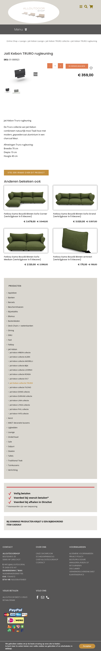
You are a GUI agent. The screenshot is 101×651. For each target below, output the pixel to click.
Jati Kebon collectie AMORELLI (21, 361)
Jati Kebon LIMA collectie (19, 400)
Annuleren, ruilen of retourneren (79, 564)
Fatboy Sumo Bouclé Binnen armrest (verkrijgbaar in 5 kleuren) (72, 258)
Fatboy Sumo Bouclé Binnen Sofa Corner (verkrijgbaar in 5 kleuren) (25, 215)
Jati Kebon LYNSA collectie (20, 405)
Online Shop (12, 41)
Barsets (11, 302)
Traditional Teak (15, 460)
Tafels (10, 456)
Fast (10, 340)
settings (8, 648)
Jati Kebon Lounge (36, 41)
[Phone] (47, 597)
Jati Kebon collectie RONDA (20, 374)
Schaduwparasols (45, 556)
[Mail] (42, 597)
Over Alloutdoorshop (47, 559)
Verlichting (13, 470)
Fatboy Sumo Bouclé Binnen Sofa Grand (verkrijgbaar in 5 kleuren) (74, 215)
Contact (40, 562)
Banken (11, 297)
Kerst (10, 418)
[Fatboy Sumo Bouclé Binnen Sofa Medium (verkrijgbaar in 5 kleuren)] (26, 230)
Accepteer (87, 646)
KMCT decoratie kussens (19, 423)
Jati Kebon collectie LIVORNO (21, 370)
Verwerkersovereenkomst (82, 571)
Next (35, 74)
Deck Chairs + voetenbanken (20, 325)
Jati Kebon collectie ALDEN (20, 357)
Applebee (12, 293)
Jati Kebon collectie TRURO (21, 383)
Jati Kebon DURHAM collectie (21, 396)
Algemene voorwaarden (81, 553)
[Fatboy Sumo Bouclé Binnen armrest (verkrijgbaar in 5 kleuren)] (75, 230)
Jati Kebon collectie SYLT (19, 379)
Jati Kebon (12, 349)
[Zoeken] (85, 6)
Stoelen (11, 451)
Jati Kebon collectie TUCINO (20, 387)
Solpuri (11, 446)
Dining (11, 330)
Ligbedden (12, 427)
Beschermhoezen (15, 307)
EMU (10, 335)
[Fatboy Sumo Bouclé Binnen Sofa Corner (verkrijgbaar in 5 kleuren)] (26, 187)
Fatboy (11, 344)
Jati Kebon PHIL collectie (19, 409)
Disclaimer (74, 568)
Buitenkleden (14, 321)
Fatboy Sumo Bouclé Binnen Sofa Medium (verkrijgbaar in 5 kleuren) (22, 258)
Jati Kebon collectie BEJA (19, 365)
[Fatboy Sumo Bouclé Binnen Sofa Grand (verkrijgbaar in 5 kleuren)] (75, 187)
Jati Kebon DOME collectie (20, 392)
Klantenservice (76, 574)
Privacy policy (76, 556)
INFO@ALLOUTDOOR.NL (14, 564)
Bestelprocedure (77, 559)
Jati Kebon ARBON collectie (20, 352)
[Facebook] (37, 597)
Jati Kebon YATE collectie (19, 413)
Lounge (22, 41)
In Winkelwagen (77, 66)
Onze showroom (44, 553)
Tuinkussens (13, 465)
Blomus (11, 316)
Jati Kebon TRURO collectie (57, 41)
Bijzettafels (13, 311)
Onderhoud (13, 437)
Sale (10, 441)
